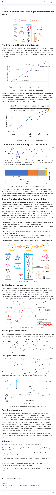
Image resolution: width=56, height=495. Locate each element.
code (44, 365)
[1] (11, 52)
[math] (22, 224)
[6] (21, 296)
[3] (20, 294)
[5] (48, 294)
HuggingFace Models (18, 95)
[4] (33, 294)
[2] (18, 152)
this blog (32, 52)
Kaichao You (4, 8)
